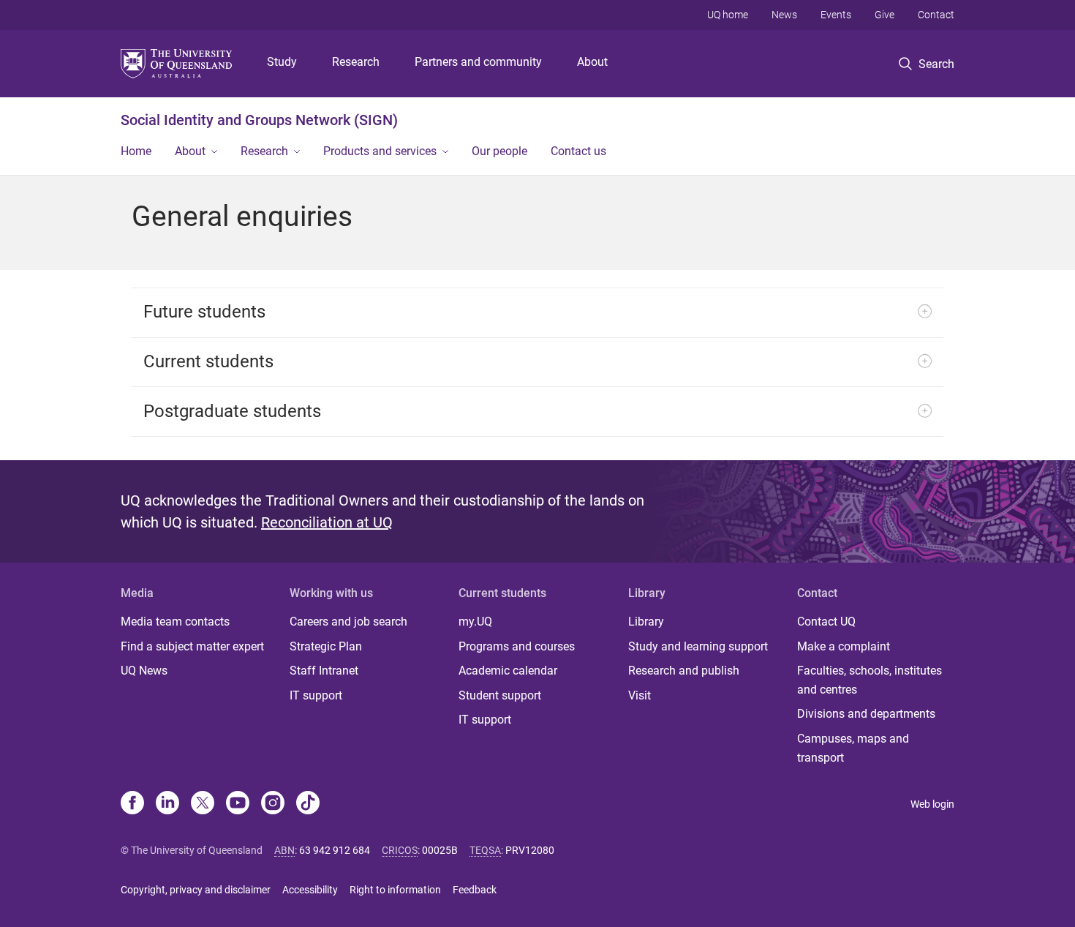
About (592, 62)
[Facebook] (132, 804)
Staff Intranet (324, 671)
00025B (440, 850)
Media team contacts (175, 621)
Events (836, 14)
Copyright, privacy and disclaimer (196, 890)
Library (646, 621)
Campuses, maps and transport (853, 748)
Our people (499, 151)
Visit (639, 695)
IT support (316, 695)
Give (884, 14)
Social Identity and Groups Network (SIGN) (259, 120)
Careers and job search (348, 621)
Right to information (395, 890)
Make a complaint (843, 646)
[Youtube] (237, 804)
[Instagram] (272, 804)
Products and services (380, 151)
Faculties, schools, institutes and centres (869, 680)
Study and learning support (698, 646)
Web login (932, 804)
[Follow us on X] (202, 804)
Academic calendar (508, 671)
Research (356, 62)
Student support (500, 695)
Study (282, 62)
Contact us (578, 151)
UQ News (144, 671)
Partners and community (478, 62)
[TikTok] (308, 804)
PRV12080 (529, 850)
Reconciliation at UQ (327, 522)
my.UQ (475, 621)
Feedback (475, 890)
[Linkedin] (167, 804)
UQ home (727, 14)
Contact (936, 14)
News (784, 14)
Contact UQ (826, 621)
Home (136, 151)
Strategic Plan (326, 646)
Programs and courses (517, 646)
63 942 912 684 (334, 850)
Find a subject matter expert (192, 646)
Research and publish (683, 671)
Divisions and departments (866, 714)
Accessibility (310, 890)
